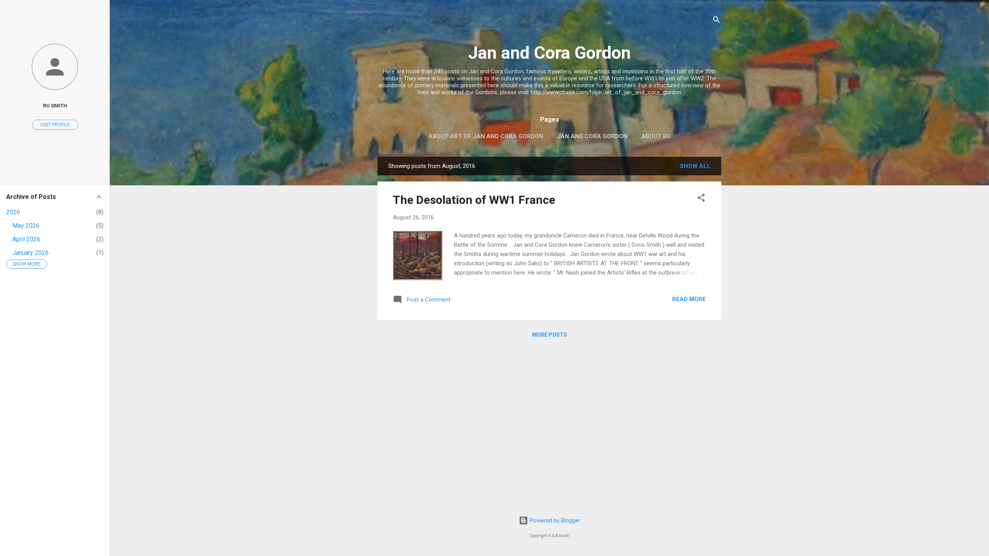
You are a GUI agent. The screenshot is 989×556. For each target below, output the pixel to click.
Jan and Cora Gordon (549, 52)
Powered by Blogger (554, 520)
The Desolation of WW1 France (474, 200)
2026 (13, 212)
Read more (689, 299)
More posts (549, 335)
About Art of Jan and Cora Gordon (485, 136)
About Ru (656, 136)
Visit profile (55, 124)
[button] (701, 199)
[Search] (716, 21)
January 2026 (30, 252)
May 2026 (25, 225)
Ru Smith (55, 105)
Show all (695, 166)
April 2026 (26, 239)
